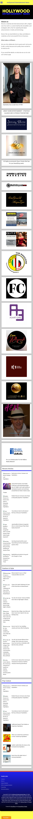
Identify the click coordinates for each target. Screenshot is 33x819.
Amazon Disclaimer (4, 783)
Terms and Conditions (5, 789)
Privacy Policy (3, 787)
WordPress (13, 806)
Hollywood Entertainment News (18, 2)
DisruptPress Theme (22, 806)
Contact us (3, 779)
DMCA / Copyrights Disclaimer (6, 785)
